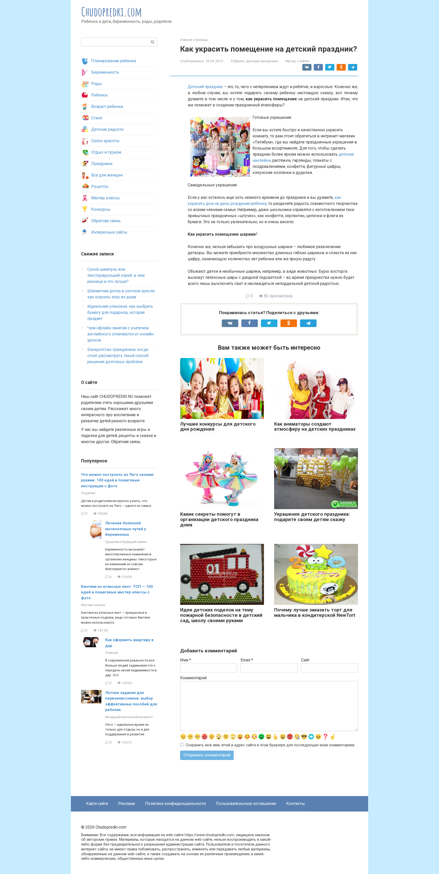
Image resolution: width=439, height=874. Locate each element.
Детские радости (107, 129)
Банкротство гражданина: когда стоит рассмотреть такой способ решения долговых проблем (118, 355)
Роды (96, 83)
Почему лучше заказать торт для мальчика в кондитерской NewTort (314, 612)
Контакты (295, 803)
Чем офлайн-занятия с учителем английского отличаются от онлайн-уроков (121, 334)
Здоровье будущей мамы (126, 542)
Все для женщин (107, 175)
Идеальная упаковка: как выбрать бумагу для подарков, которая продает (120, 312)
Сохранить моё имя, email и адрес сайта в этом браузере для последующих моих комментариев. (270, 745)
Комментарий (193, 677)
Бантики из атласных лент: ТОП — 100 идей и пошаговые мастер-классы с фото (117, 592)
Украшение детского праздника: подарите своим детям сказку (312, 516)
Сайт (305, 660)
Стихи (96, 118)
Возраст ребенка (107, 106)
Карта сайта (97, 803)
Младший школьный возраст (129, 717)
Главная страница (194, 40)
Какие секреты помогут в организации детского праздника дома (219, 519)
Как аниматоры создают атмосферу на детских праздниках (315, 426)
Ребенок (99, 95)
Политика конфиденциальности (175, 803)
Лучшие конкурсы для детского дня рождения (218, 426)
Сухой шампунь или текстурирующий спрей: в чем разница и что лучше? (116, 275)
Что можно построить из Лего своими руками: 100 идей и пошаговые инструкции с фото (117, 480)
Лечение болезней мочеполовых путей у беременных (125, 529)
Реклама (126, 803)
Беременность (105, 72)
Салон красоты (105, 140)
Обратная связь (106, 220)
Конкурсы (101, 209)
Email (247, 660)
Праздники (101, 163)
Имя (185, 660)
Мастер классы (105, 198)
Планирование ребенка (113, 60)
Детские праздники (262, 61)
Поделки (88, 493)
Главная (111, 653)
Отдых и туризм (106, 152)
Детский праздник (205, 86)
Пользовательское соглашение (246, 803)
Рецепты (99, 186)
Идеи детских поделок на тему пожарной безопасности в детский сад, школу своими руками (221, 615)
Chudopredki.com (111, 11)
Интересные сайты (109, 232)
